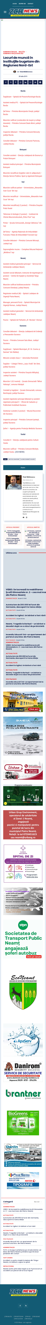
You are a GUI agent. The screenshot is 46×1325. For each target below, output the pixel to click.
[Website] (26, 517)
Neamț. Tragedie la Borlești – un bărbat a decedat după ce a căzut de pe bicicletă (25, 625)
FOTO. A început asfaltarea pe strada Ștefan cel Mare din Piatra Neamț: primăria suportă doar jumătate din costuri (22, 1252)
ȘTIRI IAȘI (27, 1316)
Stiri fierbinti (10, 640)
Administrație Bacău (13, 53)
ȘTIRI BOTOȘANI (18, 1316)
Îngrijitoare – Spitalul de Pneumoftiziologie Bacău (22, 97)
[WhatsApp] (20, 82)
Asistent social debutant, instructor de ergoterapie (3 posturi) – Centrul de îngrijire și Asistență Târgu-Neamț (23, 276)
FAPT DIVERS (8, 1257)
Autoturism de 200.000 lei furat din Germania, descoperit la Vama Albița (23, 605)
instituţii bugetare (14, 459)
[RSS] (26, 1306)
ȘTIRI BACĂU (8, 1316)
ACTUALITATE (11, 610)
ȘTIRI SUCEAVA (18, 1319)
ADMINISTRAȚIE (10, 52)
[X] (11, 82)
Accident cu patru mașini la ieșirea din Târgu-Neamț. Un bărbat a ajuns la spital (21, 1261)
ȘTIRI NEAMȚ (36, 1316)
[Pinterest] (15, 82)
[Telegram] (40, 82)
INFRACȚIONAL (8, 1266)
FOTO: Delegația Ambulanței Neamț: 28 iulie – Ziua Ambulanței (12, 541)
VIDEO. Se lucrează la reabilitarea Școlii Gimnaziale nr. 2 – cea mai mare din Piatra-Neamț (24, 647)
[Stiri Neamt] (24, 12)
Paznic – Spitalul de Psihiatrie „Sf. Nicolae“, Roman (22, 320)
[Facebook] (6, 82)
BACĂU (22, 52)
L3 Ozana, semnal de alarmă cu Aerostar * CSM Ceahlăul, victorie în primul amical (33, 543)
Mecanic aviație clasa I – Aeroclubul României (20, 358)
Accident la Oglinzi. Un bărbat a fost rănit (26, 615)
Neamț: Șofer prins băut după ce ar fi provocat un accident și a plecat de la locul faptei (22, 1270)
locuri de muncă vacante (28, 459)
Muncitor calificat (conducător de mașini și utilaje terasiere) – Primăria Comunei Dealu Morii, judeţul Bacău (22, 123)
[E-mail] (30, 82)
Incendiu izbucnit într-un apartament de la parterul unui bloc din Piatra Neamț (24, 683)
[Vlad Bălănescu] (15, 71)
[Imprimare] (35, 82)
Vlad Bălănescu (26, 72)
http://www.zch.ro (28, 480)
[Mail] (23, 517)
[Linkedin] (25, 82)
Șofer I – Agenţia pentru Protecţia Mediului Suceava (22, 428)
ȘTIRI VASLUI (28, 1319)
